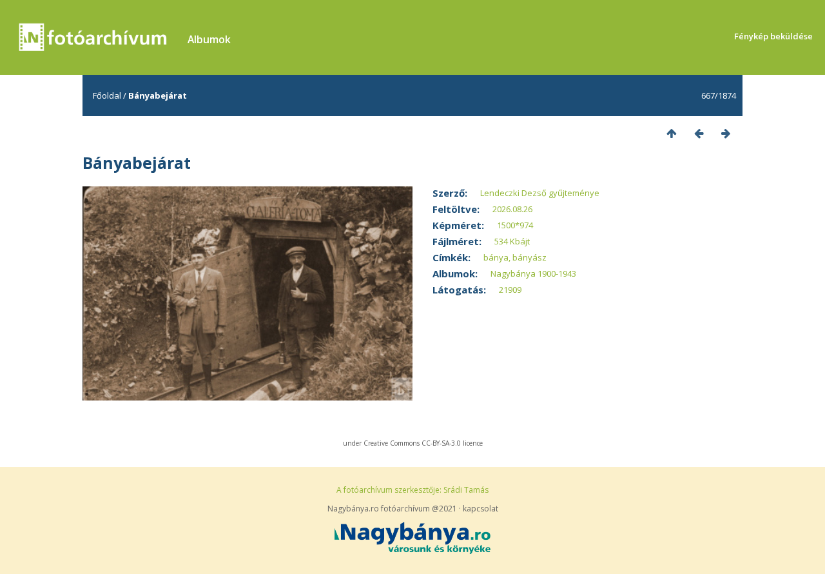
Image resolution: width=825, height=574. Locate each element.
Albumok (209, 39)
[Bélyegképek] (671, 133)
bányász (529, 257)
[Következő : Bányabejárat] (725, 133)
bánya (496, 257)
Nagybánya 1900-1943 (533, 273)
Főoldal (107, 95)
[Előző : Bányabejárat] (698, 133)
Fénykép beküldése (773, 36)
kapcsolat (480, 508)
